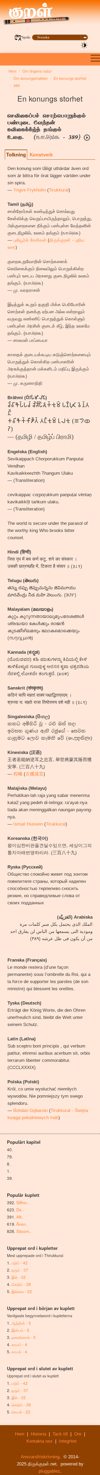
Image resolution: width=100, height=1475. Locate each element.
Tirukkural (59, 190)
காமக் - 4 (19, 1351)
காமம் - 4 (19, 1344)
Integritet (68, 1441)
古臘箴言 (34, 773)
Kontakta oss (39, 1441)
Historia (38, 1434)
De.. (20, 1209)
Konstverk (41, 154)
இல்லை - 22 (21, 1291)
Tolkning (16, 154)
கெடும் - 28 (21, 1284)
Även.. (22, 1224)
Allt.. (20, 1217)
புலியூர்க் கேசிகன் (29, 240)
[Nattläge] (84, 44)
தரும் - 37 (19, 1270)
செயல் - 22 (20, 1412)
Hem (19, 1434)
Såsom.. (23, 1231)
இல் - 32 (18, 1277)
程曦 (17, 773)
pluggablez (49, 1471)
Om (77, 1434)
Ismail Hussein (28, 824)
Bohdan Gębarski (30, 1110)
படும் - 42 (19, 1262)
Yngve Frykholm (29, 190)
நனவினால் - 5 (23, 1337)
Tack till (60, 1434)
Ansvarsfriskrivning (40, 1456)
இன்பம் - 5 (20, 1330)
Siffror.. (22, 1202)
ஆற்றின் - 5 (21, 1323)
